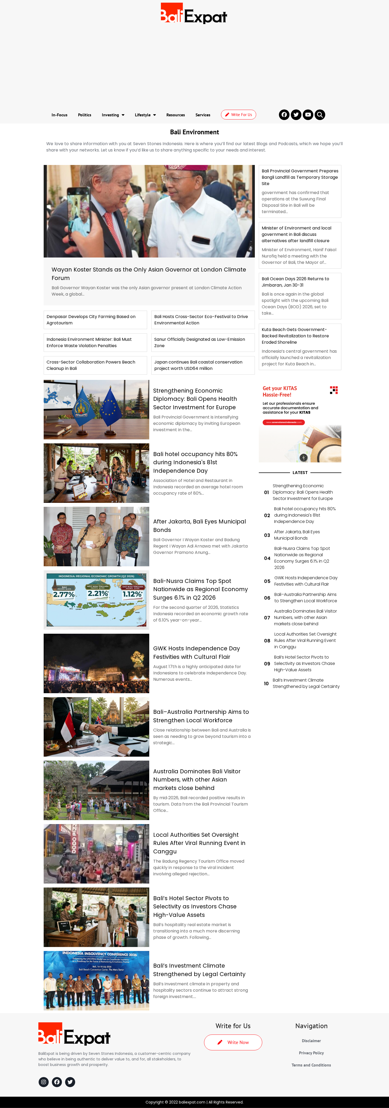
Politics (84, 114)
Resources (175, 114)
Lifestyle (143, 114)
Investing (110, 114)
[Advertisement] (194, 66)
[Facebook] (57, 1082)
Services (203, 114)
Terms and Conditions (311, 1065)
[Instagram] (43, 1082)
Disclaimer (311, 1040)
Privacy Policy (311, 1052)
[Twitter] (70, 1082)
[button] (320, 114)
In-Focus (59, 114)
